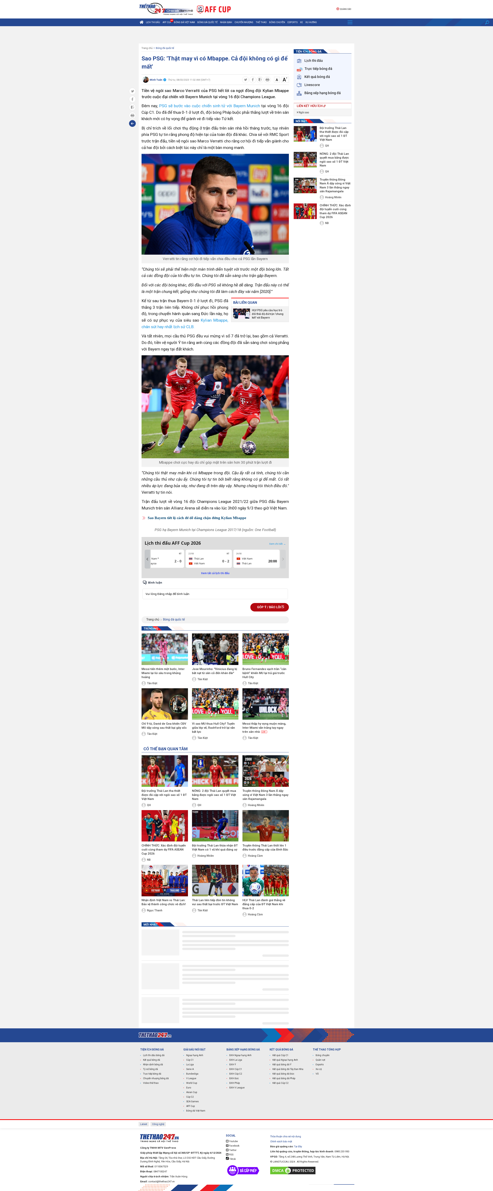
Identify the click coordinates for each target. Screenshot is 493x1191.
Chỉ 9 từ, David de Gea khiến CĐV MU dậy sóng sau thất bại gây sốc (164, 725)
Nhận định (226, 22)
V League (191, 1078)
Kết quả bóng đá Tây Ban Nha (287, 1069)
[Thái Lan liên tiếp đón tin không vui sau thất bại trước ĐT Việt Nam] (215, 880)
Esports (293, 22)
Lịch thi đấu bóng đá (153, 1055)
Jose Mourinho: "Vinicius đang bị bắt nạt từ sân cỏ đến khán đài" (214, 671)
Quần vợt (320, 1060)
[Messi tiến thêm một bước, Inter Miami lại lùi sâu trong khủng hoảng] (165, 649)
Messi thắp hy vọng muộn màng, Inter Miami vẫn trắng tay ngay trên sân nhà (264, 728)
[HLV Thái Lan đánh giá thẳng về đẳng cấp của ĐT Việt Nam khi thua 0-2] (265, 880)
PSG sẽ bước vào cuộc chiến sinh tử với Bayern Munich (209, 106)
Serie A (190, 1069)
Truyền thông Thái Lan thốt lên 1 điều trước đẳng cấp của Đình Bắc (265, 847)
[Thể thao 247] (166, 9)
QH (149, 805)
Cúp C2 (190, 1097)
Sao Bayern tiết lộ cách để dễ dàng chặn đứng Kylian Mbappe (197, 518)
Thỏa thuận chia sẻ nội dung (285, 1136)
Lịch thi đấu (153, 22)
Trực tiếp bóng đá (152, 1073)
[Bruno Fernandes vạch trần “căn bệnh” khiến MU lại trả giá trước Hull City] (265, 649)
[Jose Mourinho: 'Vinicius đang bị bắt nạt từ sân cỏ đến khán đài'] (215, 649)
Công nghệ (158, 1124)
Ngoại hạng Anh (194, 1055)
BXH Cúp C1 (235, 1069)
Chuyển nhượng (244, 22)
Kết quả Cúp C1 (280, 1055)
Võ (317, 1073)
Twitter (232, 1150)
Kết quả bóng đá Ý (281, 1064)
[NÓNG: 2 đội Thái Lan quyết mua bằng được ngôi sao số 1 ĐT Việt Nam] (215, 771)
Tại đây (298, 1146)
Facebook (234, 1145)
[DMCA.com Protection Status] (293, 1170)
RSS (231, 1154)
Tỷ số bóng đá (150, 1069)
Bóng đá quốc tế (207, 22)
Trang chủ (147, 48)
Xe (301, 22)
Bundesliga (192, 1073)
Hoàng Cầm (255, 855)
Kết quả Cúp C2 (280, 1083)
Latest (143, 1124)
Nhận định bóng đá (153, 1064)
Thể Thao (261, 22)
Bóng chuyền (277, 22)
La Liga (190, 1064)
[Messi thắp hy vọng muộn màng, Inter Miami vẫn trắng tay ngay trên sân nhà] (265, 704)
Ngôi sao (303, 112)
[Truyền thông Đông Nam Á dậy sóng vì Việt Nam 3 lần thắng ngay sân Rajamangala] (265, 771)
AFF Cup (190, 1106)
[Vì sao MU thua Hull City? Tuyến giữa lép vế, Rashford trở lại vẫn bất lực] (215, 704)
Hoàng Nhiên (256, 805)
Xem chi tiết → (277, 543)
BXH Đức (234, 1078)
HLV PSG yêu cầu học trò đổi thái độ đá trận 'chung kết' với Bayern (267, 314)
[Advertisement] (246, 34)
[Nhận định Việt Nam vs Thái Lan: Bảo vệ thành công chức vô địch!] (165, 880)
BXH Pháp (234, 1083)
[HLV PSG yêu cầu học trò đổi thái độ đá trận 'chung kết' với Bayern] (241, 314)
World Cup (191, 1083)
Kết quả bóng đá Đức (283, 1073)
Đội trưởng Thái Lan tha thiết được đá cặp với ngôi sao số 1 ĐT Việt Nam (164, 795)
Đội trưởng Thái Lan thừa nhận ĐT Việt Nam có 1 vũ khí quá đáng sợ (215, 847)
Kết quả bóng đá (151, 1060)
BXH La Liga (235, 1060)
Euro (188, 1087)
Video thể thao (150, 1083)
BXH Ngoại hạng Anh (240, 1055)
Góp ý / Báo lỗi (269, 607)
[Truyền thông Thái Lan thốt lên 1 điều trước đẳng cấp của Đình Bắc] (265, 826)
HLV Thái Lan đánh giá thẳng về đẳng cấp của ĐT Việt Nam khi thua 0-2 (263, 904)
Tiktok (232, 1159)
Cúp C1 (190, 1060)
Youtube (233, 1141)
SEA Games (192, 1101)
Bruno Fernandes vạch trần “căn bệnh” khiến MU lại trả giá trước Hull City (264, 673)
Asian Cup (191, 1092)
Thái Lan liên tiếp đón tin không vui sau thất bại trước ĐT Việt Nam (215, 902)
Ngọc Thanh (154, 910)
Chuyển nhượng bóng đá (156, 1078)
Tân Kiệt (152, 683)
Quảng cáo (345, 9)
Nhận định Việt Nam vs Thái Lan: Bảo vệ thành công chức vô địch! (164, 902)
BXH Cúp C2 (235, 1073)
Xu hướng (311, 22)
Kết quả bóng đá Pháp (283, 1078)
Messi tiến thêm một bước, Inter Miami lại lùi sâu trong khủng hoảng (163, 673)
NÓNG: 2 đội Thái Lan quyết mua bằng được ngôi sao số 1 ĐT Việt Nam (214, 795)
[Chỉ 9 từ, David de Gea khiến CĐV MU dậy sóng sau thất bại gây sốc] (165, 704)
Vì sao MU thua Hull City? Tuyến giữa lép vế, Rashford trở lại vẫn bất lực (213, 728)
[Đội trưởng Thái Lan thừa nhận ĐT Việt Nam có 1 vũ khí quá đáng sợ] (215, 826)
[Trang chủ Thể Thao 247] (141, 22)
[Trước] (147, 559)
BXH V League (237, 1087)
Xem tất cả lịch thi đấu (215, 573)
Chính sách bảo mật (281, 1141)
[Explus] (215, 589)
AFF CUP (167, 22)
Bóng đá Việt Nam (184, 22)
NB (149, 859)
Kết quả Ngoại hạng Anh (285, 1060)
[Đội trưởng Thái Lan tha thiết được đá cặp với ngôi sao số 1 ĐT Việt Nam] (165, 771)
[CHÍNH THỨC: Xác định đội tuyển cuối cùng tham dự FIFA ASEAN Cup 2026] (165, 826)
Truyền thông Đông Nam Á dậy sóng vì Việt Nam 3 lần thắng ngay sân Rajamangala (265, 795)
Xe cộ (319, 1069)
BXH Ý (232, 1064)
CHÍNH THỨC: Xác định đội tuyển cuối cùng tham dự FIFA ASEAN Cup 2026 (164, 849)
